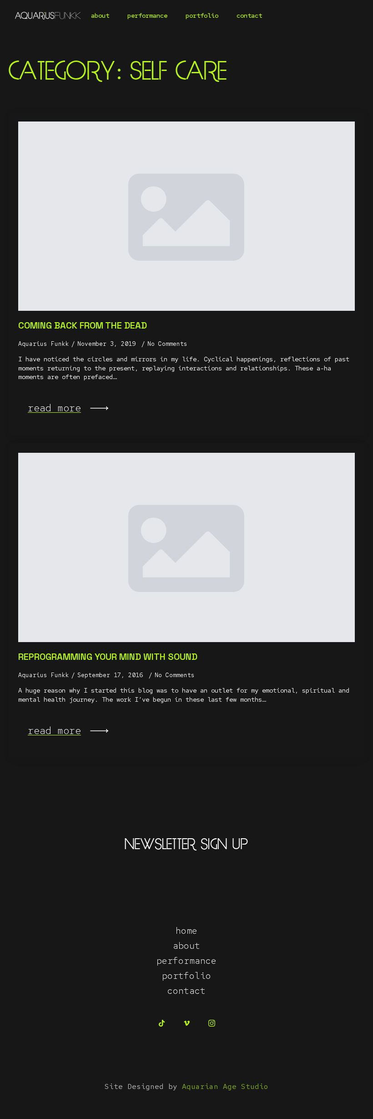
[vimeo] (186, 1023)
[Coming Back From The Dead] (186, 216)
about (100, 15)
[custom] (161, 1023)
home (186, 931)
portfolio (202, 15)
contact (249, 15)
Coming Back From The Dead (82, 325)
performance (147, 15)
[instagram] (212, 1023)
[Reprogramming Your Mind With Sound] (186, 547)
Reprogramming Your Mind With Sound (107, 656)
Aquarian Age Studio (225, 1086)
